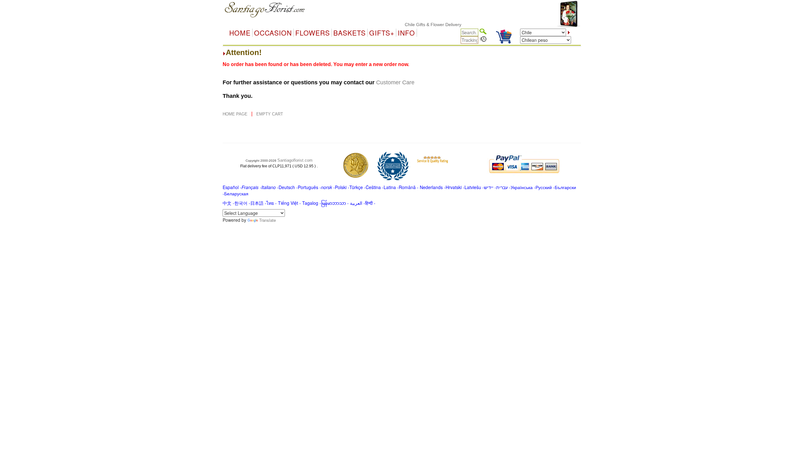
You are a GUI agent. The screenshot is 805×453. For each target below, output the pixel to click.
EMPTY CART (269, 114)
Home (240, 33)
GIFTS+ (381, 33)
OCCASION (273, 33)
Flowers (312, 33)
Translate (267, 220)
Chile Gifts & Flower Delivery (425, 24)
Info (406, 33)
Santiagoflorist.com (295, 160)
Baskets (349, 33)
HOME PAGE (236, 114)
